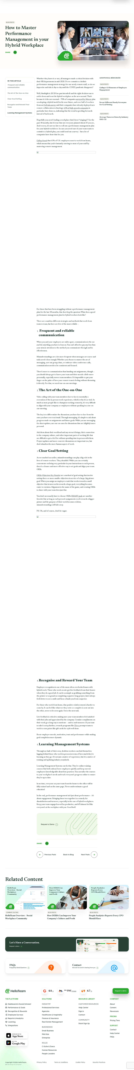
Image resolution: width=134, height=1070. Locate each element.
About (112, 1004)
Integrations (13, 1025)
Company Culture (12, 912)
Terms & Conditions (61, 1062)
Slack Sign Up (84, 1023)
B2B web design (9, 1064)
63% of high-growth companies (76, 108)
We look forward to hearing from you (84, 967)
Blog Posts (10, 22)
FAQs (112, 1037)
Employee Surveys (15, 1015)
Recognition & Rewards (17, 1011)
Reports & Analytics (15, 1018)
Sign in (81, 1011)
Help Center (83, 1008)
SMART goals (77, 496)
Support (114, 1026)
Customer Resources (89, 1004)
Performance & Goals (16, 1008)
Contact (82, 1015)
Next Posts (85, 855)
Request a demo (14, 946)
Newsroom (114, 1011)
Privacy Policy (41, 1062)
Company (114, 999)
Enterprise (46, 1038)
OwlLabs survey (49, 105)
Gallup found (42, 141)
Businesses (47, 1027)
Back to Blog (68, 855)
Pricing (113, 1016)
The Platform (11, 999)
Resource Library (87, 999)
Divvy (76, 726)
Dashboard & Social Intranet (19, 1004)
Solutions (47, 999)
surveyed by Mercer (83, 99)
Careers (113, 1008)
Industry (46, 1004)
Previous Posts (50, 855)
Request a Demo (48, 824)
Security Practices (99, 1062)
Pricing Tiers (115, 1020)
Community (84, 1020)
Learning (11, 1022)
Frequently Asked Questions (18, 967)
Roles (45, 1043)
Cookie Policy (80, 1062)
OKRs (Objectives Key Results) (48, 475)
